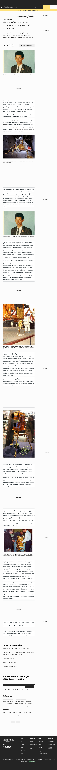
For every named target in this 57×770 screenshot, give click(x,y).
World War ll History (23, 706)
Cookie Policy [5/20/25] (31, 759)
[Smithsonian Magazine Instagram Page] (6, 747)
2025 (10, 715)
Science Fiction (27, 703)
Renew (31, 742)
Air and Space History (8, 699)
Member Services (42, 751)
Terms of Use (40, 759)
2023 (30, 712)
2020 (14, 712)
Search (30, 7)
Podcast (22, 752)
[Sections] (2, 7)
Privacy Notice (21, 689)
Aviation (27, 701)
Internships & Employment (41, 749)
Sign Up (31, 748)
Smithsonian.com (50, 739)
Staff (39, 754)
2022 (25, 712)
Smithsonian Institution (43, 753)
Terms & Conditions (28, 689)
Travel (22, 747)
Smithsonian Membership (49, 748)
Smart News (23, 739)
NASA (12, 722)
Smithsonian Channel (51, 744)
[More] (13, 45)
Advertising (41, 741)
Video (22, 753)
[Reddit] (10, 45)
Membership (53, 7)
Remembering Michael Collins (10, 666)
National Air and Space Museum (7, 18)
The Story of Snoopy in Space (9, 662)
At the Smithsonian (24, 749)
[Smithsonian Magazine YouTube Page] (10, 747)
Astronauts (12, 701)
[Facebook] (4, 45)
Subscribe (46, 7)
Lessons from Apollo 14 (8, 658)
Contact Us (41, 742)
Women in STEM (12, 706)
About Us (40, 739)
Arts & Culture (23, 746)
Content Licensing (42, 744)
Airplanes (5, 701)
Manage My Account (33, 744)
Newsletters (40, 7)
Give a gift (31, 741)
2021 (19, 712)
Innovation (22, 744)
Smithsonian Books (50, 746)
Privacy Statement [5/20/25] (20, 759)
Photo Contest (23, 750)
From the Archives (7, 703)
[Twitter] (7, 45)
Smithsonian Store (50, 741)
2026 (15, 715)
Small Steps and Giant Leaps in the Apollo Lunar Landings (16, 648)
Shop (35, 7)
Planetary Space (17, 703)
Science (22, 742)
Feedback (40, 747)
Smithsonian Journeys (51, 742)
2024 (4, 715)
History (22, 741)
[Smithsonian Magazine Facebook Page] (3, 747)
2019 (9, 712)
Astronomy (20, 701)
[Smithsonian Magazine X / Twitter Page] (8, 747)
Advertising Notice (48, 759)
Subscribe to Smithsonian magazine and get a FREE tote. (29, 10)
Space (4, 706)
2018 (4, 712)
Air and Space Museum (21, 699)
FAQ (39, 746)
